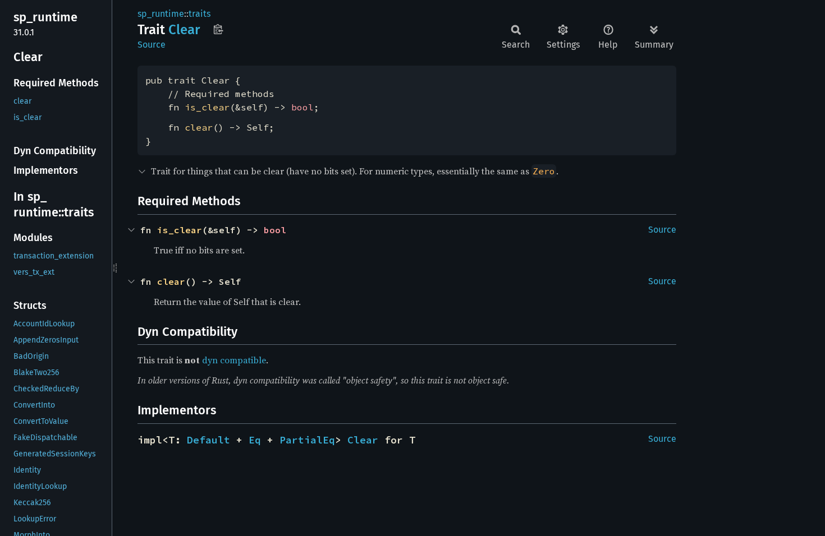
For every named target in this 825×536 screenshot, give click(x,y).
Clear (362, 439)
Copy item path (218, 29)
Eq (255, 439)
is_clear (207, 107)
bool (302, 107)
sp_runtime (161, 13)
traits (199, 13)
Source (152, 44)
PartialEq (307, 439)
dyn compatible (234, 360)
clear (199, 127)
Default (208, 439)
